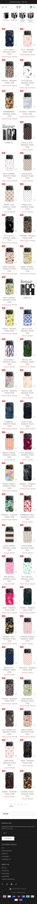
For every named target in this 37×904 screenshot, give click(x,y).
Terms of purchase (7, 850)
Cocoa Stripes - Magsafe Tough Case (9, 548)
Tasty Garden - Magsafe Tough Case (9, 300)
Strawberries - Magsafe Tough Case (9, 114)
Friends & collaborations (8, 879)
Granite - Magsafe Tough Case (27, 485)
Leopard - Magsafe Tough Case (27, 237)
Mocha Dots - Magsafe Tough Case (27, 176)
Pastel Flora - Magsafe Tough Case (27, 393)
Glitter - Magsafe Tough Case (9, 392)
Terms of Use (5, 870)
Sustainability (5, 876)
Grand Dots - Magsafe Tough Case (9, 670)
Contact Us (5, 853)
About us (4, 868)
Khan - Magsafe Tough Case (27, 762)
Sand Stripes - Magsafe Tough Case (27, 548)
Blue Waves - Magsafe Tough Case (9, 362)
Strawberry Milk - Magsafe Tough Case (27, 517)
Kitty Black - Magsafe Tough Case (9, 238)
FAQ (3, 848)
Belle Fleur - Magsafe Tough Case (27, 331)
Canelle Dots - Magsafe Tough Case (27, 145)
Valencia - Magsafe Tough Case (27, 113)
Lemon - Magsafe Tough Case (9, 330)
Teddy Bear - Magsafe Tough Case (9, 763)
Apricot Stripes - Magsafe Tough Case (9, 455)
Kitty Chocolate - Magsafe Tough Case (9, 732)
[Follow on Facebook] (2, 884)
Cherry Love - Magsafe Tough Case (9, 207)
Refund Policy (5, 873)
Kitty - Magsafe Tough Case (27, 51)
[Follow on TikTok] (16, 884)
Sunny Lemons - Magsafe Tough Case (27, 269)
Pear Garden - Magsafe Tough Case (27, 701)
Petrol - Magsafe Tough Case (27, 609)
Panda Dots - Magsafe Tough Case (27, 207)
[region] (19, 17)
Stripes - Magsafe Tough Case (9, 700)
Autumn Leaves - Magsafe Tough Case (27, 794)
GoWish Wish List (6, 859)
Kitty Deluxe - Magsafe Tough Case (27, 83)
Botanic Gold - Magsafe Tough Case (9, 639)
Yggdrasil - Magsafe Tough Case (9, 424)
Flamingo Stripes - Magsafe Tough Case (27, 639)
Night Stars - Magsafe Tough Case (27, 424)
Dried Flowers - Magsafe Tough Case (9, 269)
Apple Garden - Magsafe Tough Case (27, 732)
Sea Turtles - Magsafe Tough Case (27, 579)
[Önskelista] (31, 7)
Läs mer (5, 813)
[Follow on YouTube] (11, 884)
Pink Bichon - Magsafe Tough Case (9, 579)
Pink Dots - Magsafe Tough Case (27, 669)
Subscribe (8, 838)
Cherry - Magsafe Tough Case (9, 793)
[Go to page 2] (26, 804)
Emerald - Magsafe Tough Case (9, 516)
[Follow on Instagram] (7, 884)
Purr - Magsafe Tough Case (9, 609)
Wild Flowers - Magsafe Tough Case (9, 176)
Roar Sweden (5, 856)
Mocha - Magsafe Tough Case (9, 82)
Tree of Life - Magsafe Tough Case (27, 362)
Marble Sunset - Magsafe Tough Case (9, 486)
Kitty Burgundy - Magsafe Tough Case (27, 455)
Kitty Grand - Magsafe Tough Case (9, 52)
